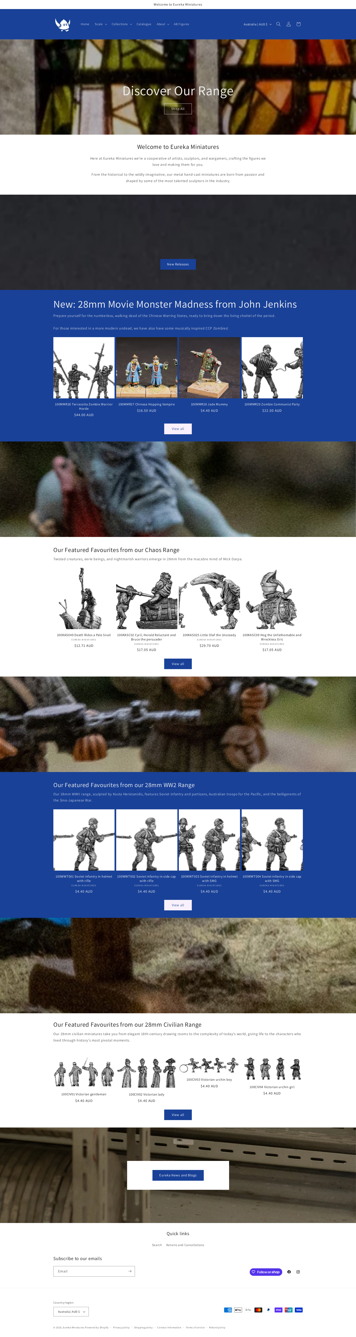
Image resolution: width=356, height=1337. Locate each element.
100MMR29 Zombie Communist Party (272, 404)
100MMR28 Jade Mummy (209, 404)
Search (157, 1245)
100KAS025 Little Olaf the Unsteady (209, 635)
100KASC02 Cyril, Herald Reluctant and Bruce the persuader (146, 637)
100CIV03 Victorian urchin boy (209, 1080)
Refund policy (217, 1327)
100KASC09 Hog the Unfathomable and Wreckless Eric (272, 637)
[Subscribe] (130, 1271)
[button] (100, 24)
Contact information (169, 1327)
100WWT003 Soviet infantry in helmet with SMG (209, 878)
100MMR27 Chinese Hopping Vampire (146, 404)
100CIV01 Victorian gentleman (83, 1094)
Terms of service (195, 1327)
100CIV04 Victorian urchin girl (272, 1087)
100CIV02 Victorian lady (146, 1094)
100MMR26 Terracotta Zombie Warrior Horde (84, 406)
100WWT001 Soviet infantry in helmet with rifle (84, 878)
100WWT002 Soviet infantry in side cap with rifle (146, 878)
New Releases (178, 264)
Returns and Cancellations (185, 1245)
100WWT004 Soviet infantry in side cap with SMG (272, 878)
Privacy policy (121, 1327)
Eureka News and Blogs (178, 1175)
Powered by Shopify (97, 1327)
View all (178, 428)
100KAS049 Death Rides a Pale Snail (84, 635)
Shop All (178, 109)
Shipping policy (143, 1327)
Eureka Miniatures (74, 1327)
